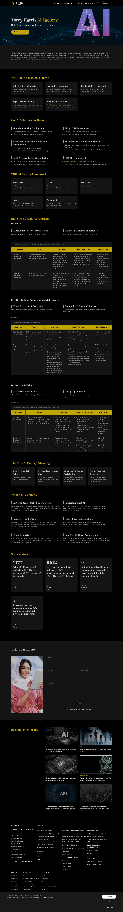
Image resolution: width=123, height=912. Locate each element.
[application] (61, 902)
